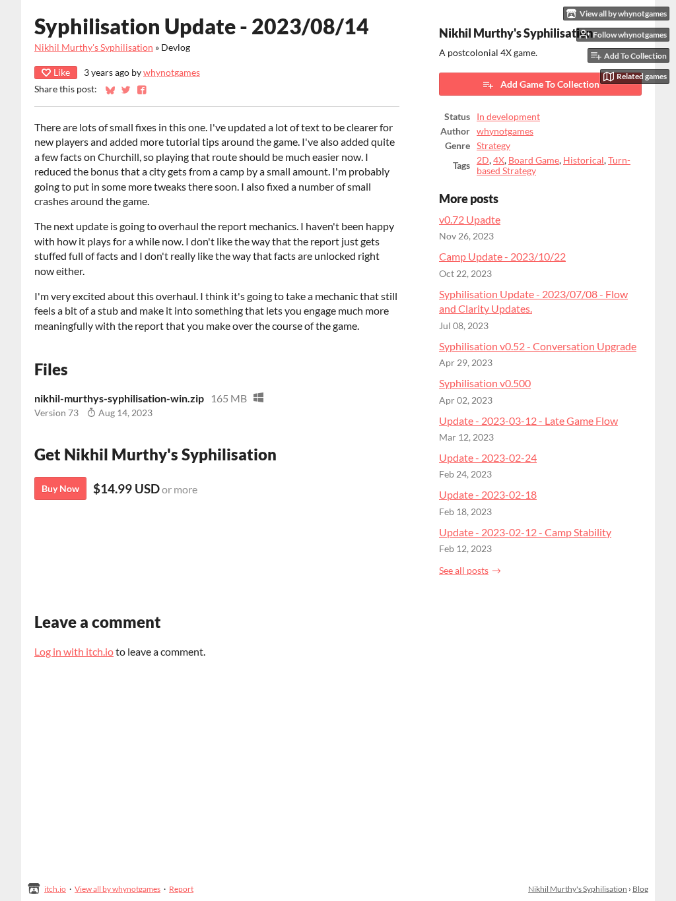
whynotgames (171, 72)
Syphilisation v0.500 (485, 383)
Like (61, 72)
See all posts (464, 570)
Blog (640, 889)
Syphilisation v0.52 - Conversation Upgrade (537, 346)
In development (508, 116)
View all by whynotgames (117, 889)
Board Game (533, 160)
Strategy (493, 145)
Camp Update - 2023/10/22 (502, 256)
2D (483, 160)
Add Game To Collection (549, 84)
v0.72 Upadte (469, 219)
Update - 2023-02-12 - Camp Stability (525, 532)
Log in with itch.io (74, 651)
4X (498, 160)
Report (181, 889)
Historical (583, 160)
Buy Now (60, 488)
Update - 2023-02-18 (488, 494)
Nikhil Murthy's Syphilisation (93, 47)
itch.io (55, 889)
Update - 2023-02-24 (488, 457)
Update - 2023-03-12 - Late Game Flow (528, 420)
